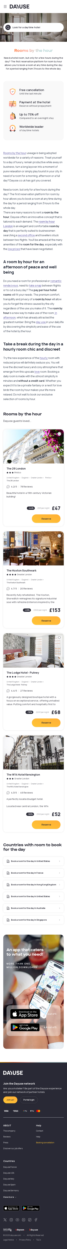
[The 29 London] (33, 477)
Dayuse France (10, 1167)
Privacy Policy (25, 1239)
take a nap (35, 285)
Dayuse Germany (11, 1190)
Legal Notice (8, 1239)
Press (5, 1142)
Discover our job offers (13, 1148)
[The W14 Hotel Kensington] (33, 783)
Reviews (6, 1136)
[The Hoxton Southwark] (33, 579)
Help (38, 1136)
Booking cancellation (45, 1142)
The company (9, 1130)
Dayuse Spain (9, 1184)
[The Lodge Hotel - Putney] (33, 681)
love (37, 371)
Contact (39, 1130)
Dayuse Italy (8, 1178)
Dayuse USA (8, 1173)
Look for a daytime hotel (26, 27)
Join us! (10, 1099)
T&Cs (38, 1239)
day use (41, 322)
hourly (44, 358)
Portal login (28, 1099)
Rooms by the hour (14, 153)
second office (26, 235)
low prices (14, 249)
